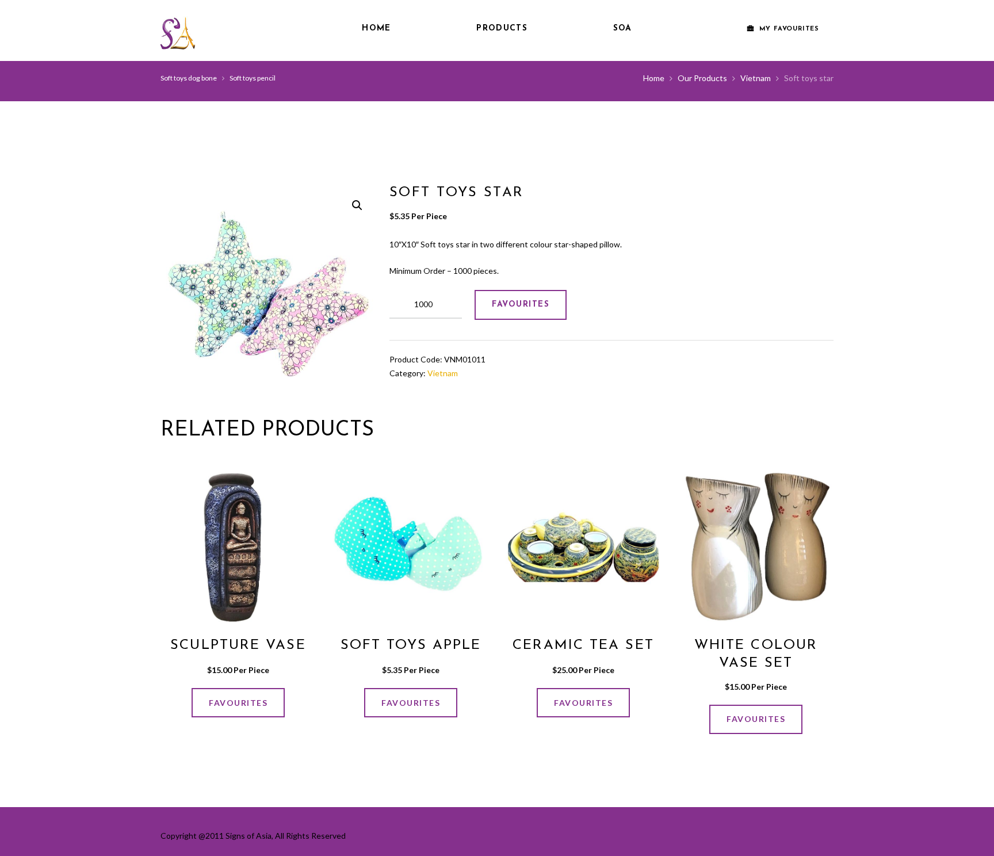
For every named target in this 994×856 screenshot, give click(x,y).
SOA (622, 28)
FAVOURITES (520, 304)
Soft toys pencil (253, 78)
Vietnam (755, 78)
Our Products (702, 78)
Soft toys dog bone (188, 78)
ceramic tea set (583, 645)
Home (376, 28)
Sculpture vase (237, 645)
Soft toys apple (411, 645)
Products (501, 28)
